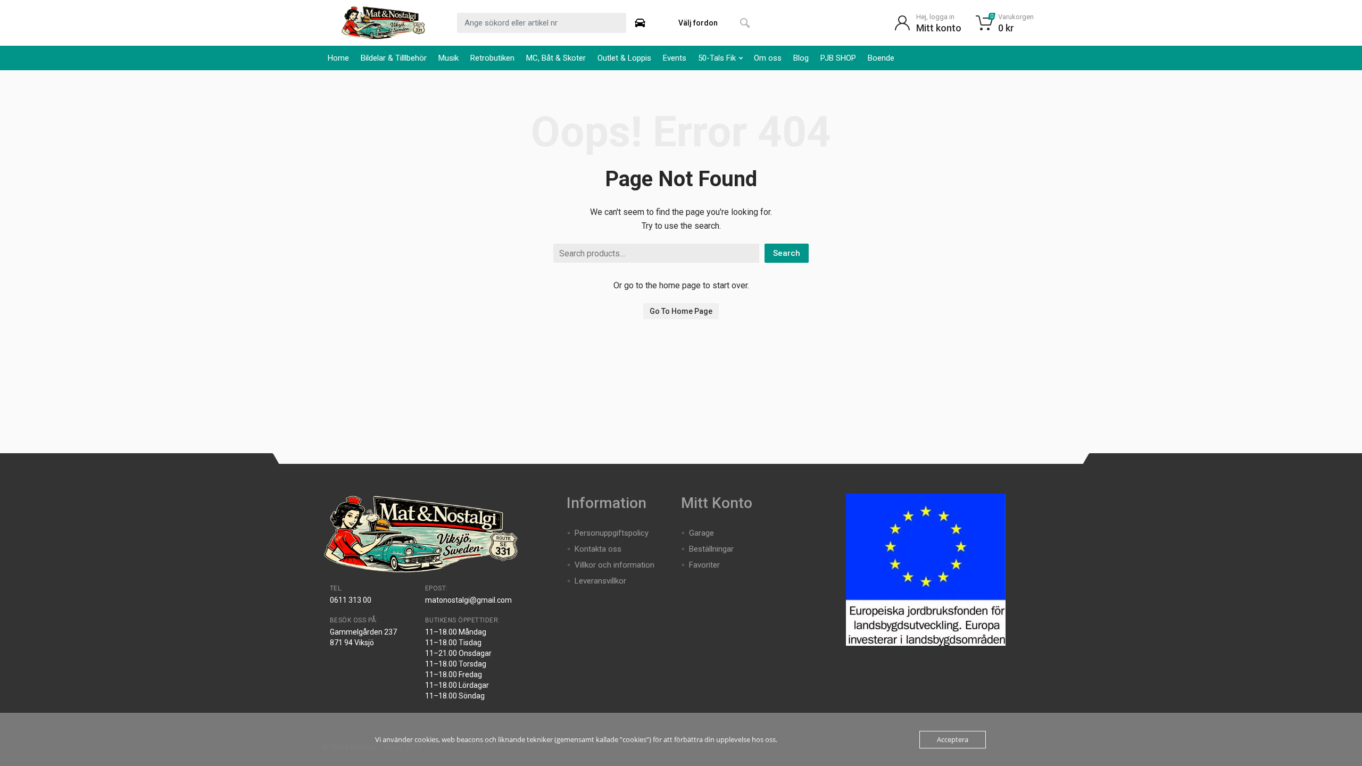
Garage (701, 533)
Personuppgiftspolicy (612, 533)
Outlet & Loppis (624, 58)
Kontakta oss (598, 549)
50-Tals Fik (717, 58)
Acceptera (952, 739)
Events (674, 58)
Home (338, 58)
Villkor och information (614, 565)
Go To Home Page (681, 311)
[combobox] (541, 23)
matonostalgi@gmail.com (468, 600)
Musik (448, 58)
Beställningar (711, 549)
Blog (801, 58)
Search (786, 253)
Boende (881, 58)
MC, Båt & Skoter (556, 58)
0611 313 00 (350, 600)
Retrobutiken (492, 58)
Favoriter (704, 565)
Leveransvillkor (600, 581)
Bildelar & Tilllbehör (394, 58)
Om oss (768, 58)
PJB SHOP (838, 58)
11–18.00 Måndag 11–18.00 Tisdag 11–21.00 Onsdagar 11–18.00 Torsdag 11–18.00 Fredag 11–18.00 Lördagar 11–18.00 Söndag (458, 664)
